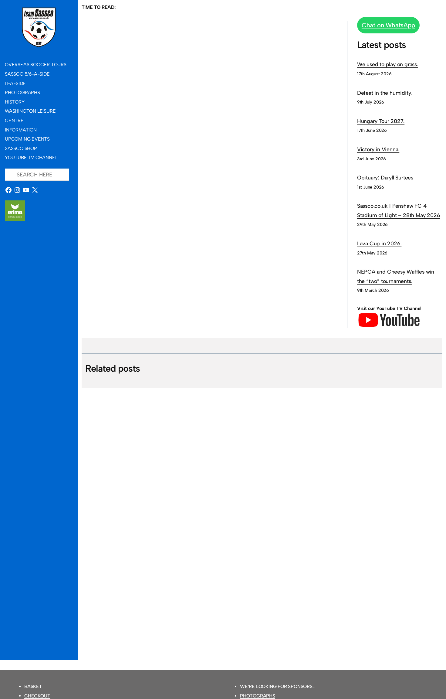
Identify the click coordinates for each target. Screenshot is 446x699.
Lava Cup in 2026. (379, 243)
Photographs (257, 696)
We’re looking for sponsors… (278, 686)
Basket (33, 686)
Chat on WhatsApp (388, 25)
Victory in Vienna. (378, 149)
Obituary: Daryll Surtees (385, 177)
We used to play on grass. (387, 64)
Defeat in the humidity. (384, 93)
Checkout (37, 696)
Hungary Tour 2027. (380, 121)
